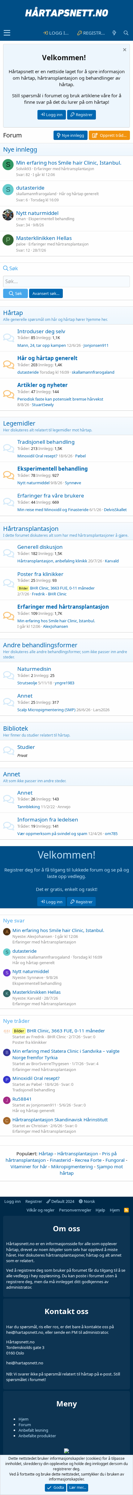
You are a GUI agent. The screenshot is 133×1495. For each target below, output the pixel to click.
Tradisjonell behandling (46, 441)
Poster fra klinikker (40, 573)
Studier (26, 746)
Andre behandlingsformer (40, 645)
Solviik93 (23, 168)
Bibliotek (15, 728)
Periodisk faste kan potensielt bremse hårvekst (60, 399)
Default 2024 (62, 1201)
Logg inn (54, 114)
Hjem (115, 1210)
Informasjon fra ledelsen (47, 819)
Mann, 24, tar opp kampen (41, 345)
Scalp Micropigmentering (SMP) (46, 709)
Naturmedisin (34, 668)
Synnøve (73, 482)
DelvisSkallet (115, 509)
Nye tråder (16, 1020)
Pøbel (80, 456)
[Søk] (126, 33)
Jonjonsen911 (96, 345)
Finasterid (60, 1160)
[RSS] (126, 1210)
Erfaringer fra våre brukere (50, 495)
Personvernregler (75, 1210)
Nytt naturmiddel (37, 212)
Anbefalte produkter (37, 1435)
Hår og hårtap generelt (79, 193)
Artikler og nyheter (42, 384)
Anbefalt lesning (33, 1430)
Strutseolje (27, 683)
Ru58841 (22, 1099)
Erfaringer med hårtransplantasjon (64, 168)
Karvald (112, 561)
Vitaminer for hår (29, 1166)
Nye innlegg (20, 149)
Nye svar (14, 920)
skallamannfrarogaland (36, 193)
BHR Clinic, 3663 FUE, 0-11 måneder (57, 588)
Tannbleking (28, 806)
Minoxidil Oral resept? (37, 456)
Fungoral (115, 1160)
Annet (24, 695)
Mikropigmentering (72, 1166)
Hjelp (100, 1210)
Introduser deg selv (41, 331)
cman (21, 218)
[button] (7, 33)
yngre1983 (64, 683)
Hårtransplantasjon (30, 528)
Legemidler (19, 423)
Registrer (84, 114)
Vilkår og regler (40, 1210)
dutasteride (30, 187)
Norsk (89, 1201)
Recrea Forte (88, 1160)
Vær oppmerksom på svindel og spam (52, 833)
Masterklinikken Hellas (44, 237)
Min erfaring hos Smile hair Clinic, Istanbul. (69, 162)
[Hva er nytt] (114, 33)
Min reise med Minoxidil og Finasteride (52, 509)
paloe (21, 244)
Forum (25, 1424)
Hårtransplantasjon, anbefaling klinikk (52, 561)
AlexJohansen (55, 626)
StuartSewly (43, 404)
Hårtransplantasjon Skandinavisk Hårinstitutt (60, 1119)
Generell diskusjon (40, 546)
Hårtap (13, 313)
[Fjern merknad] (124, 50)
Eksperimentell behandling (51, 218)
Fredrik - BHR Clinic (49, 594)
